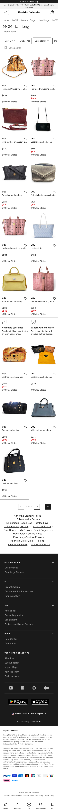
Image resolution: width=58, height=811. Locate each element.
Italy (52, 796)
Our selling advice (14, 615)
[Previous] (21, 507)
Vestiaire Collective (17, 653)
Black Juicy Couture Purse (27, 533)
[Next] (37, 507)
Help (7, 634)
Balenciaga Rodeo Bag (19, 523)
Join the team (12, 671)
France (6, 796)
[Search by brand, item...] (6, 12)
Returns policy (12, 596)
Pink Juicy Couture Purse (27, 537)
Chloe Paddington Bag (16, 526)
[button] (52, 12)
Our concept (11, 567)
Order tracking (12, 587)
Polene (40, 541)
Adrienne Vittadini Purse (27, 516)
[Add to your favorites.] (25, 86)
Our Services (12, 562)
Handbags (43, 20)
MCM (15, 20)
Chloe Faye (42, 523)
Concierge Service (14, 572)
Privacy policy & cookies (27, 721)
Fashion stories (13, 676)
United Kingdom (17, 796)
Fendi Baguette (42, 530)
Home (6, 20)
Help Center (11, 639)
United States (29, 796)
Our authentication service (19, 591)
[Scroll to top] (48, 507)
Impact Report (12, 667)
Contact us (10, 643)
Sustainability (12, 662)
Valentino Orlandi (17, 544)
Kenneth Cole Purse (21, 541)
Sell (7, 605)
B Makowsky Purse (27, 519)
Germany (39, 796)
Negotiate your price (12, 327)
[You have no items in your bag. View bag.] (52, 12)
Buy (7, 582)
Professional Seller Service (19, 624)
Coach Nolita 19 (42, 526)
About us (9, 658)
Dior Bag (9, 530)
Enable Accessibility (29, 1)
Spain (47, 796)
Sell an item (11, 619)
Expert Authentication (42, 327)
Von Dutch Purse (40, 544)
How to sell (10, 610)
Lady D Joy (23, 530)
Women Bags (28, 20)
